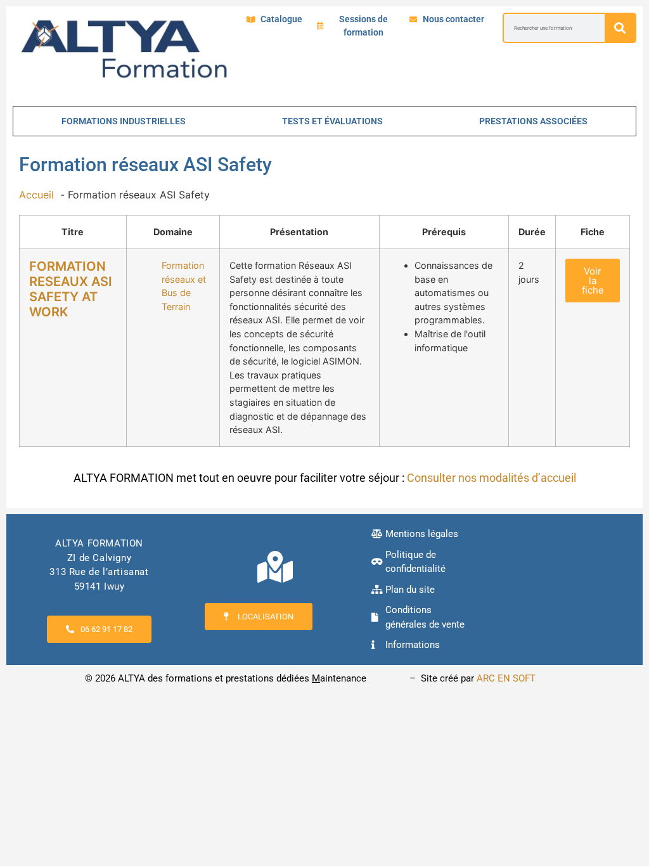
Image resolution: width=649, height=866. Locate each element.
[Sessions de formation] (320, 26)
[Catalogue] (251, 19)
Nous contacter (453, 19)
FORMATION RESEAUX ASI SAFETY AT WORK (70, 289)
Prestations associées (533, 121)
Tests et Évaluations (332, 121)
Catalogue (281, 19)
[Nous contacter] (413, 19)
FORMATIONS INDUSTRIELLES (123, 121)
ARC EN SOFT (506, 678)
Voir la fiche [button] (593, 280)
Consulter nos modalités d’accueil (491, 477)
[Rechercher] (620, 28)
